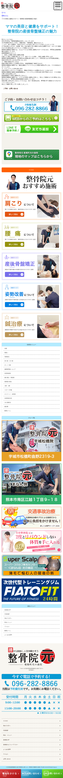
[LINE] (31, 129)
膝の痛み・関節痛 (9, 377)
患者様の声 (8, 610)
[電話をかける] (31, 682)
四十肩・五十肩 (9, 361)
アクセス (7, 626)
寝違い (6, 352)
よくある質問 (8, 634)
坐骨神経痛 (8, 373)
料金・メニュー (7, 735)
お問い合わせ (7, 759)
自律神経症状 (8, 398)
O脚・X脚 (7, 385)
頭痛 (6, 348)
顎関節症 (7, 356)
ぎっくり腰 (8, 365)
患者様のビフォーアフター (10, 744)
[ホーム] (17, 6)
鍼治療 (6, 406)
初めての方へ (8, 618)
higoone (55, 767)
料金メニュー (8, 622)
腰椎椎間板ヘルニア (10, 369)
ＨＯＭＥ (31, 170)
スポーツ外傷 (8, 390)
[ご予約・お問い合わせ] (31, 103)
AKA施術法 (8, 402)
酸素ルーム (8, 410)
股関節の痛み (8, 381)
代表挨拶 (7, 614)
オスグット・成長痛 (10, 394)
